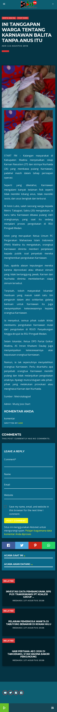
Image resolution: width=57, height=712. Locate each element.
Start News (23, 18)
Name (7, 474)
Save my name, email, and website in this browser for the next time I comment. (29, 507)
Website (8, 495)
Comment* (10, 459)
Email (7, 484)
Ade (20, 423)
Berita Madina (9, 18)
